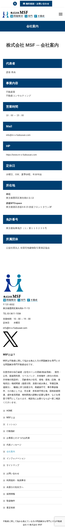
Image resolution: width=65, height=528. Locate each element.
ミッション (11, 424)
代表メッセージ (13, 445)
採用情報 (10, 494)
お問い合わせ (12, 473)
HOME (9, 410)
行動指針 (10, 431)
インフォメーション (16, 458)
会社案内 (10, 451)
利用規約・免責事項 (16, 480)
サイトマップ (12, 465)
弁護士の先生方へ (14, 487)
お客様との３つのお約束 (18, 438)
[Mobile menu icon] (60, 14)
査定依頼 (10, 507)
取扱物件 (10, 501)
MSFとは (10, 417)
